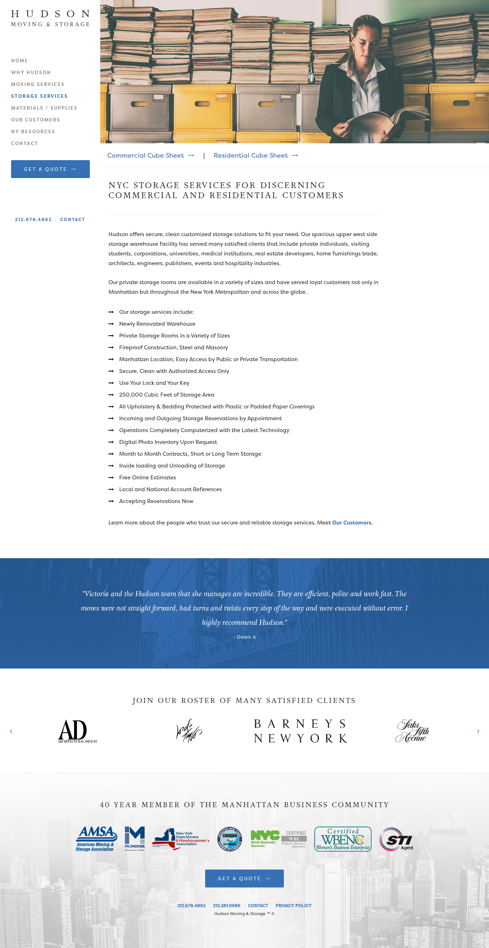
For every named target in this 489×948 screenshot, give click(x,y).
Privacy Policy (294, 905)
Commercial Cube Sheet (146, 155)
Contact (24, 143)
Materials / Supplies (44, 108)
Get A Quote (46, 169)
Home (19, 60)
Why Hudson (31, 72)
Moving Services (38, 84)
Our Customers (35, 119)
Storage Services (39, 96)
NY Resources (33, 131)
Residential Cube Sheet (252, 155)
